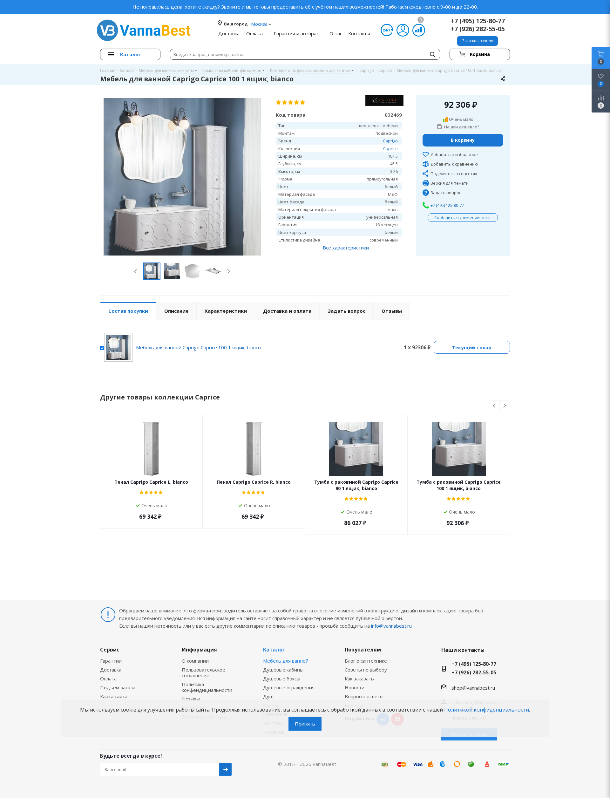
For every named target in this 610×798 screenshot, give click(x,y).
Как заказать (359, 678)
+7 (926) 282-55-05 (478, 29)
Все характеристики (346, 247)
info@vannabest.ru (391, 626)
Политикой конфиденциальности (486, 709)
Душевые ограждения (289, 687)
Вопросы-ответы (364, 696)
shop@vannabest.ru (473, 688)
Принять (305, 723)
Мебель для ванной (285, 661)
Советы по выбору (366, 669)
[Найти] (432, 54)
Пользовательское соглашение (203, 672)
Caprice (390, 148)
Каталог (274, 649)
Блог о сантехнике (366, 661)
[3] (291, 102)
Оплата (108, 678)
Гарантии (111, 661)
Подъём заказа (117, 687)
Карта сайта (113, 696)
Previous (135, 271)
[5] (303, 102)
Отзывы (191, 699)
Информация (199, 649)
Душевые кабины (283, 669)
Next (228, 271)
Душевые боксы (281, 678)
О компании (195, 661)
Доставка (110, 669)
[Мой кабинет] (402, 30)
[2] (285, 102)
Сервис (109, 649)
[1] (279, 102)
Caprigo (390, 141)
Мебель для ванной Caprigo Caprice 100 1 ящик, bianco (198, 347)
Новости (354, 687)
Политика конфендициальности (207, 687)
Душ (268, 696)
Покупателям (363, 649)
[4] (297, 102)
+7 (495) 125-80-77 (478, 21)
